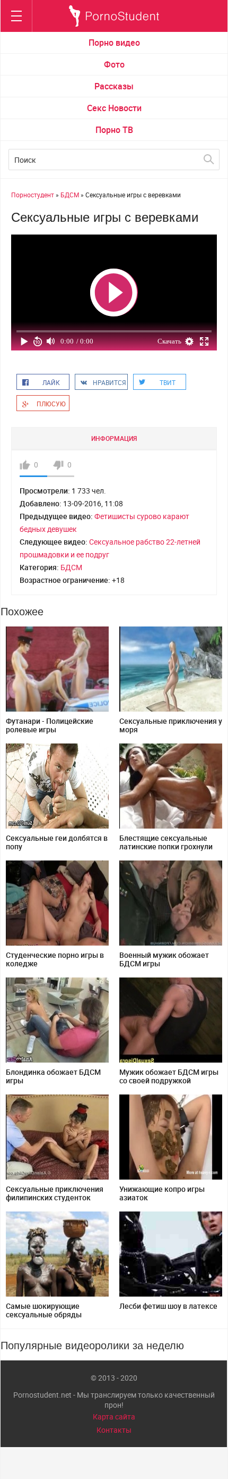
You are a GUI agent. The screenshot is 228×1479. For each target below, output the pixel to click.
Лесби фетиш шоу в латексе (168, 1306)
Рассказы (114, 86)
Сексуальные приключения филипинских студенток (54, 1193)
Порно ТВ (114, 130)
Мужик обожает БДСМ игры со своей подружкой (168, 1076)
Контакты (114, 1430)
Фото (114, 64)
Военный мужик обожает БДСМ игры (164, 959)
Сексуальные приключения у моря (170, 725)
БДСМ (71, 567)
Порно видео (114, 42)
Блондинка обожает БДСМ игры (53, 1076)
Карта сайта (114, 1416)
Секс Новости (114, 108)
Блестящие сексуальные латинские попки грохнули (166, 842)
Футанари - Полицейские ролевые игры (49, 725)
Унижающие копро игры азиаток (162, 1193)
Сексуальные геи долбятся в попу (57, 842)
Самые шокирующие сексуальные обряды (44, 1310)
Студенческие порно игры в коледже (55, 959)
